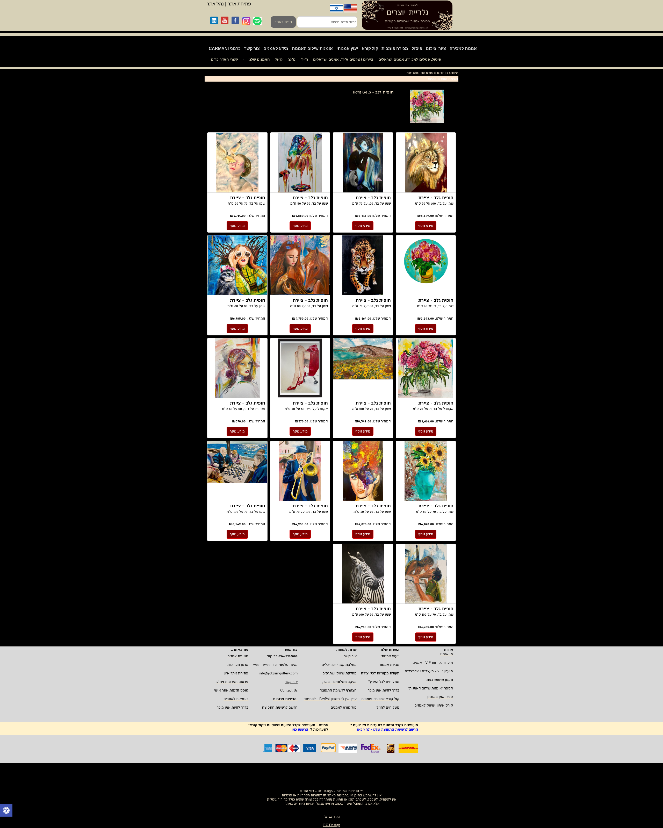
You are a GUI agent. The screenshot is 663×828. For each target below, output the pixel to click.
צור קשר (252, 48)
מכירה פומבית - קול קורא (385, 48)
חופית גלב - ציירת (426, 163)
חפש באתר (283, 22)
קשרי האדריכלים (224, 59)
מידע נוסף (425, 226)
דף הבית (453, 73)
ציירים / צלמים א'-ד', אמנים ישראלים (343, 59)
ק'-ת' (279, 59)
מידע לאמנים (275, 48)
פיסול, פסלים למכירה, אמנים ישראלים (409, 59)
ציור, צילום (436, 48)
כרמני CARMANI (225, 48)
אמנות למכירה (463, 48)
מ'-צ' (292, 59)
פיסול (417, 48)
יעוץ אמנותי (347, 48)
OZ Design (331, 825)
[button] (6, 811)
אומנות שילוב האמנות (312, 48)
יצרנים (440, 73)
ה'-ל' (304, 59)
